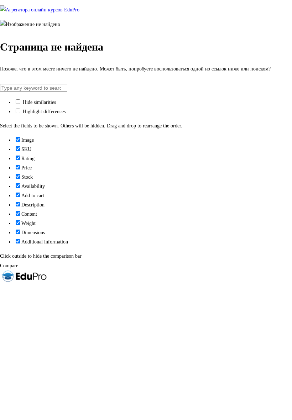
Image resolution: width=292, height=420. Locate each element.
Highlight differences (43, 111)
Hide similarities (38, 102)
